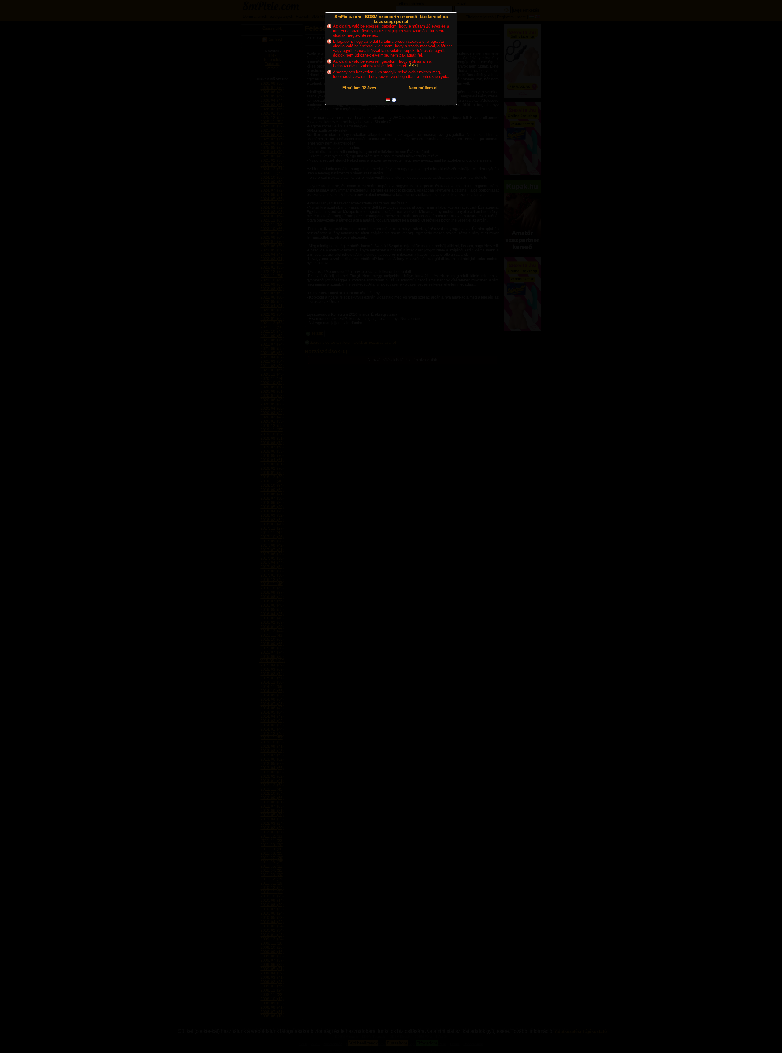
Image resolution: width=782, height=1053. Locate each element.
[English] (394, 100)
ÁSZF (414, 66)
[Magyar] (388, 100)
